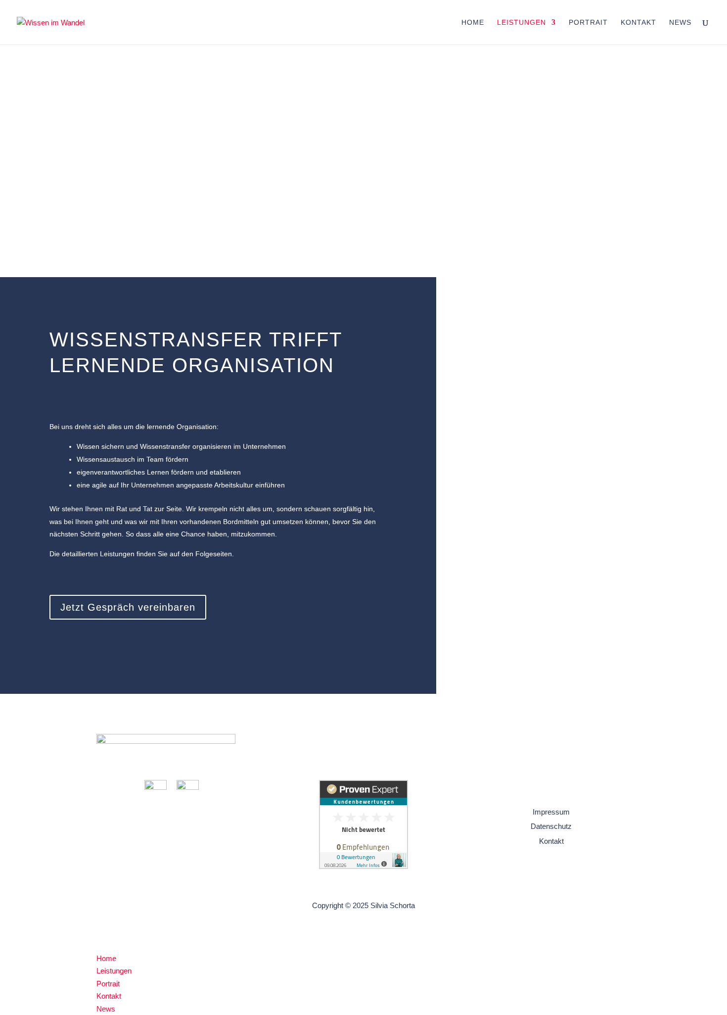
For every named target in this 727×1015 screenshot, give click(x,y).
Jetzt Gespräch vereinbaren (127, 607)
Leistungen (521, 22)
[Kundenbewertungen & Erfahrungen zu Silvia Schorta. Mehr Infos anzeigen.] (363, 866)
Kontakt (638, 22)
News (680, 22)
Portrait (588, 22)
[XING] (188, 787)
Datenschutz (551, 826)
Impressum (551, 812)
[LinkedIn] (155, 787)
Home (472, 22)
